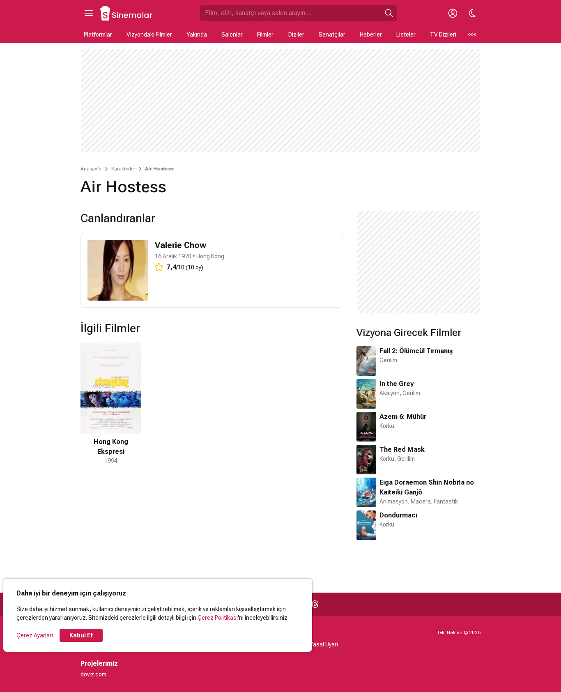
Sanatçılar (332, 34)
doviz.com (93, 674)
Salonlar (232, 34)
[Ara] (389, 13)
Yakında (196, 34)
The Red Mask (402, 449)
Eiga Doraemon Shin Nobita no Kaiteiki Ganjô (426, 487)
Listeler (406, 34)
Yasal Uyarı (324, 644)
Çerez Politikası (218, 617)
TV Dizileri (443, 34)
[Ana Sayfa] (126, 13)
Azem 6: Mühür (402, 417)
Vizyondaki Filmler (149, 34)
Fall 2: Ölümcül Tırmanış (416, 351)
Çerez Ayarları (34, 635)
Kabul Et (81, 635)
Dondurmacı (398, 515)
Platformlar (98, 34)
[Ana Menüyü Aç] (88, 13)
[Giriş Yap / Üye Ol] (452, 13)
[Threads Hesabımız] (315, 604)
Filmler (265, 34)
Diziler (296, 34)
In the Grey (396, 384)
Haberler (371, 34)
